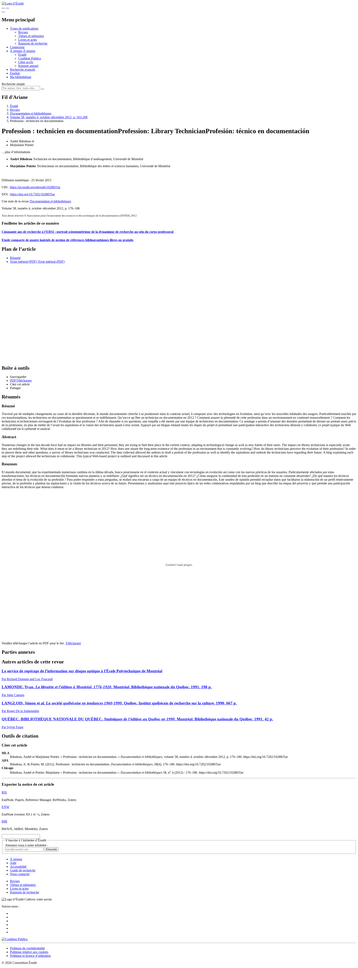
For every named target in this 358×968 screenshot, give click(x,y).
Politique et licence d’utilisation (30, 955)
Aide (13, 863)
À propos (29, 51)
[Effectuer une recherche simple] (3, 8)
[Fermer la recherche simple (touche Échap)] (7, 8)
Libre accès (25, 62)
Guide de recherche (22, 870)
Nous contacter (20, 874)
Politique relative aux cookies (29, 952)
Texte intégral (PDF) (23, 261)
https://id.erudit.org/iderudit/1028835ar (35, 187)
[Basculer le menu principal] (3, 12)
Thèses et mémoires (31, 36)
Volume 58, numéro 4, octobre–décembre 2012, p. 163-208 (48, 117)
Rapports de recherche (32, 43)
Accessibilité (18, 866)
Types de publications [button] (24, 28)
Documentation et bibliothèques (30, 113)
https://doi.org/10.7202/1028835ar (32, 194)
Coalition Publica (29, 58)
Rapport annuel (28, 66)
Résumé (15, 258)
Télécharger (73, 643)
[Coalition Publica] (15, 939)
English (15, 73)
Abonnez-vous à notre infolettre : (26, 845)
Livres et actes (27, 39)
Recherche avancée (22, 69)
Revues (23, 32)
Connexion (17, 47)
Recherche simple (13, 84)
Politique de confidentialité (27, 948)
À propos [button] (16, 51)
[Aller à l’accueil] (13, 3)
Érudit (22, 54)
